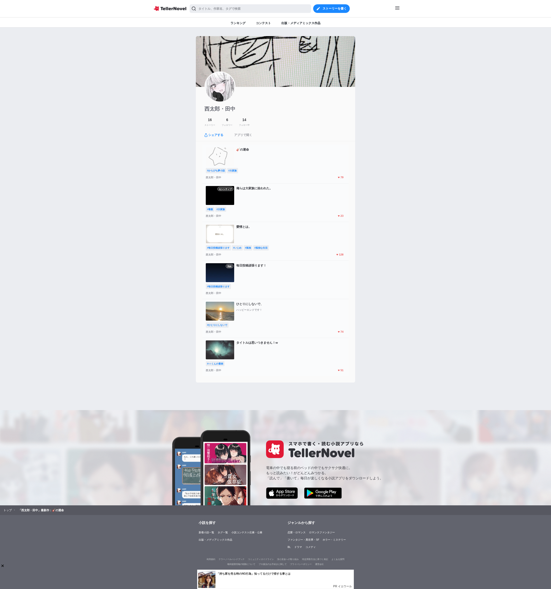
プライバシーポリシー (301, 564)
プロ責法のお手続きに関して (273, 564)
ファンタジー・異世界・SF (303, 539)
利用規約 (211, 559)
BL (289, 547)
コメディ (310, 547)
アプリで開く (243, 135)
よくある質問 (337, 559)
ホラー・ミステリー (334, 539)
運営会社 (319, 564)
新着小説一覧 (206, 532)
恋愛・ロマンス (297, 532)
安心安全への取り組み (288, 559)
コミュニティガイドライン (261, 559)
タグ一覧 (223, 532)
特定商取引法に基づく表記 (315, 559)
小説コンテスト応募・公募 (246, 532)
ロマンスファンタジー (322, 532)
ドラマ (298, 547)
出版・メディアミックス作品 (215, 539)
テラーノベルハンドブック (232, 559)
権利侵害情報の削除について (241, 564)
